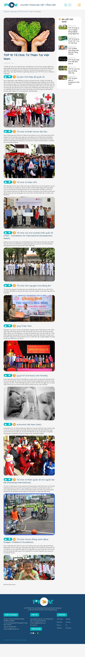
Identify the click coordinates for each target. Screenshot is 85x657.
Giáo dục (68, 622)
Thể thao (59, 628)
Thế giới (68, 619)
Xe (66, 625)
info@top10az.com (13, 629)
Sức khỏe (68, 628)
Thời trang (60, 619)
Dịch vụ (59, 625)
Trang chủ (7, 11)
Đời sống (14, 11)
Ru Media (24, 640)
